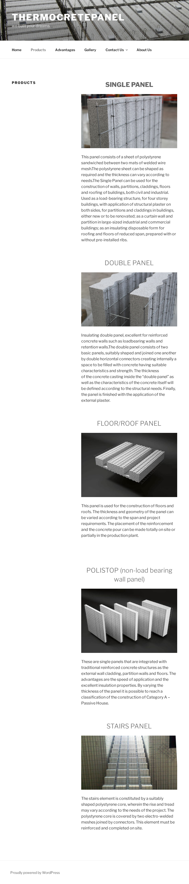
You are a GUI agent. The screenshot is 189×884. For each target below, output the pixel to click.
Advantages (65, 50)
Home (16, 50)
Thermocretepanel (68, 17)
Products (38, 50)
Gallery (90, 50)
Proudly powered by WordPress (35, 872)
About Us (144, 50)
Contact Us (115, 50)
